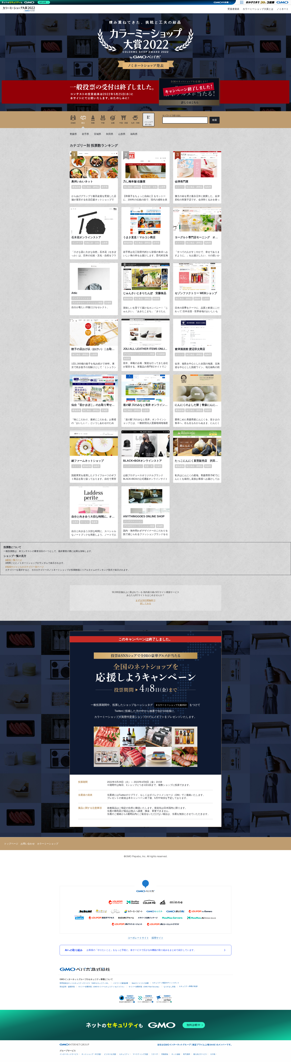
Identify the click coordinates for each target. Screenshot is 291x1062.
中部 (103, 123)
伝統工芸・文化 (150, 187)
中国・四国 (123, 123)
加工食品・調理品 (91, 187)
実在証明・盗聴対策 (67, 987)
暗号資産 (186, 1054)
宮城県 (97, 134)
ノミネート (282, 9)
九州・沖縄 (135, 123)
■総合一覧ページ (13, 560)
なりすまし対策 (169, 987)
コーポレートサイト (138, 937)
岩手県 (85, 134)
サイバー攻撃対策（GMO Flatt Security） (144, 987)
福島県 (133, 134)
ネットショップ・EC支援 (91, 1054)
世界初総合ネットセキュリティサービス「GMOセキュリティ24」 (84, 983)
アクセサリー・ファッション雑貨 (87, 303)
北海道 (73, 123)
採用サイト (157, 937)
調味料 (197, 298)
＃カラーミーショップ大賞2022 (171, 705)
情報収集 (164, 1054)
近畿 (113, 123)
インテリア (77, 243)
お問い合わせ (28, 843)
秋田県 (109, 134)
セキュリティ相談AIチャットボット (165, 983)
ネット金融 (175, 1054)
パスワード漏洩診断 (120, 983)
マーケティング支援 (140, 1054)
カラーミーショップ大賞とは (258, 9)
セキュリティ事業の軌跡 (188, 986)
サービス (85, 522)
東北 (83, 123)
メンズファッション (81, 298)
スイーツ (180, 187)
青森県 (73, 134)
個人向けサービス (200, 1054)
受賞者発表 (233, 9)
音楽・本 (149, 466)
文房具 (75, 522)
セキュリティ (124, 1054)
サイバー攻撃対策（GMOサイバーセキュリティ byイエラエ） (101, 987)
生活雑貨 (161, 354)
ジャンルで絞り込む (148, 123)
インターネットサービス (69, 1054)
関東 (93, 123)
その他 (212, 1054)
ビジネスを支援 (110, 1054)
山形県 (121, 134)
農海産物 (76, 187)
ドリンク (180, 354)
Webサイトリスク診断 (140, 983)
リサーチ (154, 1054)
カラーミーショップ (47, 843)
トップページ (11, 843)
